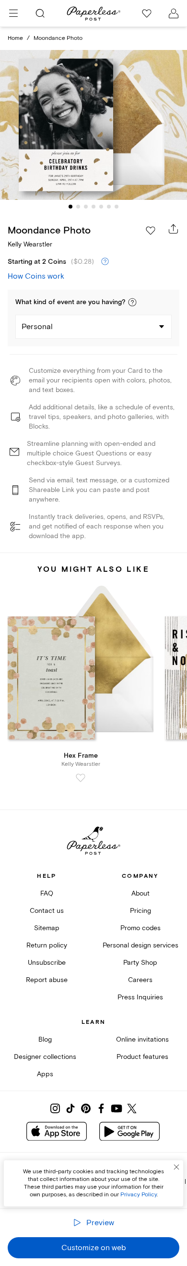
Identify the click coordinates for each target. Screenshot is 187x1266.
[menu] (13, 13)
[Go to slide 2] (78, 207)
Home (15, 38)
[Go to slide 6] (109, 207)
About (140, 893)
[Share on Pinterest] (86, 1108)
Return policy (46, 945)
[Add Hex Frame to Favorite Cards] (80, 778)
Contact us (47, 911)
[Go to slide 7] (116, 207)
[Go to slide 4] (93, 207)
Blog (45, 1039)
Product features (142, 1057)
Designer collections (45, 1057)
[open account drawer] (173, 13)
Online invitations (142, 1039)
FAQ (46, 893)
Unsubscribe (47, 963)
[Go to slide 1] (70, 207)
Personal (37, 327)
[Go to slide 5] (101, 207)
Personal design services (140, 945)
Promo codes (140, 928)
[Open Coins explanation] (105, 262)
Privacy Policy (138, 1194)
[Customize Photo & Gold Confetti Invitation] (93, 125)
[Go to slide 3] (86, 207)
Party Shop (140, 963)
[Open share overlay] (173, 228)
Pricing (140, 911)
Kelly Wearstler (30, 244)
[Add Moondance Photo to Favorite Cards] (150, 230)
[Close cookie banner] (176, 1167)
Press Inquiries (140, 997)
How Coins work (36, 276)
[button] (132, 302)
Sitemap (46, 928)
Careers (140, 980)
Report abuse (47, 980)
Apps (45, 1074)
